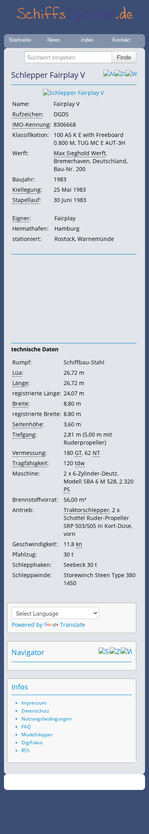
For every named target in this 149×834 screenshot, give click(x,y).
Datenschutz (35, 710)
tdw (80, 463)
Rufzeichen (27, 114)
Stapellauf (25, 200)
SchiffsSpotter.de (84, 782)
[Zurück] (120, 75)
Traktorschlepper (86, 510)
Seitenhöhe (27, 424)
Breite (20, 403)
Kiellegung (26, 189)
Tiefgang (23, 434)
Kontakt (121, 40)
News (53, 40)
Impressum (33, 702)
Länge (20, 383)
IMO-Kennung (31, 124)
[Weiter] (131, 75)
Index (87, 40)
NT (96, 452)
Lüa (17, 372)
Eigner (20, 218)
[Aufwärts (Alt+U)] (108, 75)
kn (79, 544)
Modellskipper (37, 734)
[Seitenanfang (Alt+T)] (104, 652)
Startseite (20, 40)
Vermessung (28, 452)
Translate (72, 624)
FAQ (26, 726)
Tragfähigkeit (29, 463)
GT (78, 452)
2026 (58, 782)
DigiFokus (32, 742)
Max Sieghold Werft (80, 153)
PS (67, 489)
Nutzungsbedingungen (46, 718)
